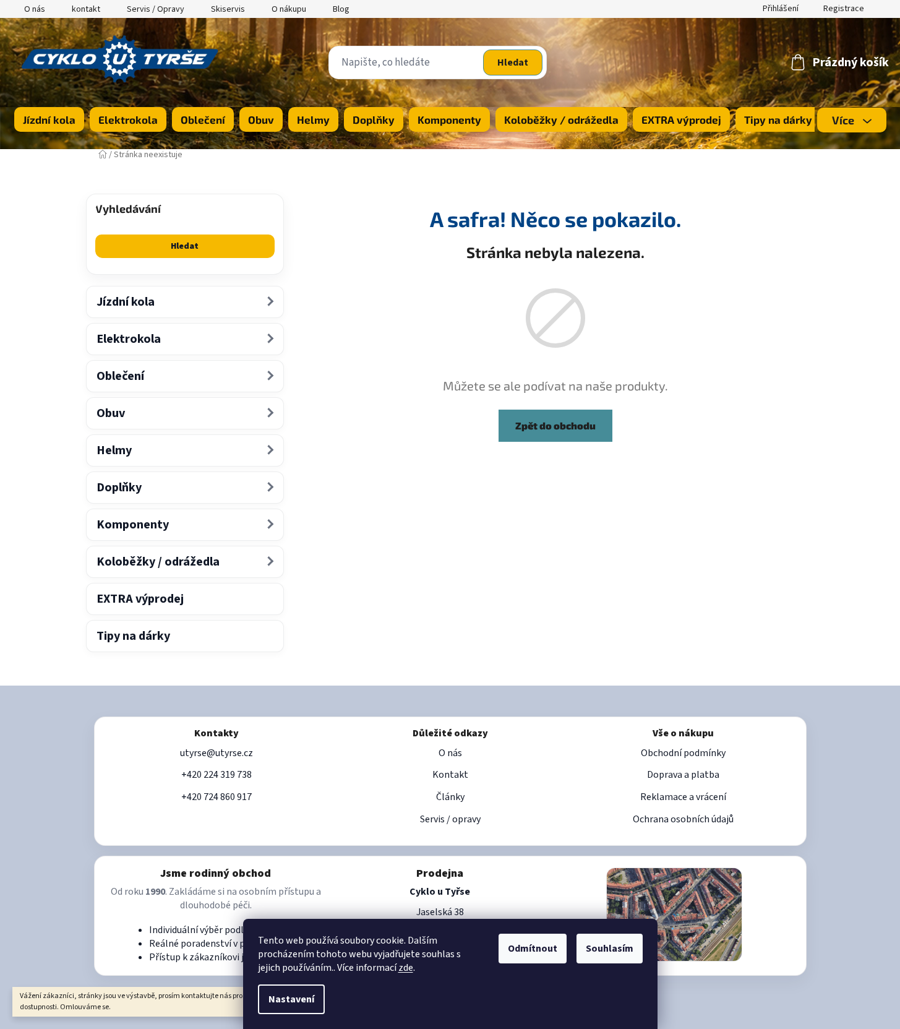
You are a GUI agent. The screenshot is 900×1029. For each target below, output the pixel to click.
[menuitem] (49, 119)
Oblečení (120, 376)
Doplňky (119, 487)
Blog (341, 9)
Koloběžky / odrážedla (158, 561)
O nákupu (289, 9)
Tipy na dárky (133, 636)
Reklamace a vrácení (683, 797)
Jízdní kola (125, 302)
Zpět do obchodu (555, 425)
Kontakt (450, 774)
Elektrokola (128, 339)
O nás (34, 9)
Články (450, 797)
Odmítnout (532, 948)
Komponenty (132, 524)
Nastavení (291, 999)
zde (405, 968)
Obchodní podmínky (683, 753)
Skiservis (228, 9)
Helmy (114, 450)
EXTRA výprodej (140, 599)
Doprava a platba (683, 774)
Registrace (843, 8)
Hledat (512, 62)
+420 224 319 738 (216, 774)
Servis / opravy (450, 819)
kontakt (86, 9)
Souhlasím (609, 948)
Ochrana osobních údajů (683, 819)
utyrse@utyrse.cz (216, 753)
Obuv (110, 413)
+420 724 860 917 (216, 797)
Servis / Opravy (155, 9)
